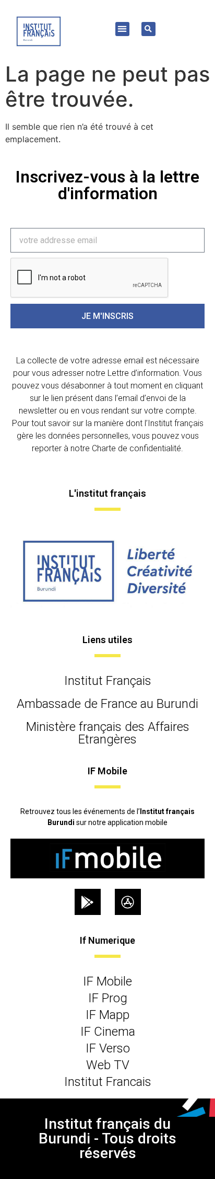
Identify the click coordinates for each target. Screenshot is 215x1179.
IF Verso (108, 1048)
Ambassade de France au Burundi (107, 703)
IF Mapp (107, 1015)
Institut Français (107, 680)
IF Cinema (107, 1031)
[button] (122, 29)
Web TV (107, 1065)
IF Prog (107, 998)
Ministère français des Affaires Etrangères (107, 733)
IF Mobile (107, 981)
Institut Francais (107, 1081)
